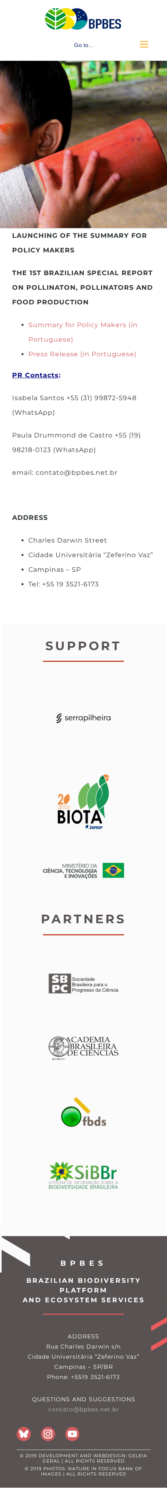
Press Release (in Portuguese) (82, 354)
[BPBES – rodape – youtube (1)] (72, 1430)
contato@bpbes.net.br (83, 1409)
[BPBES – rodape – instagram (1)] (48, 1430)
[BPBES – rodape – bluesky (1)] (24, 1430)
